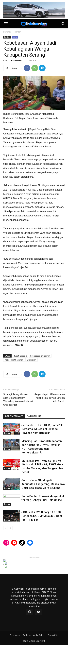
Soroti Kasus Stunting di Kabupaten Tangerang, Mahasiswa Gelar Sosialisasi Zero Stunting (43, 484)
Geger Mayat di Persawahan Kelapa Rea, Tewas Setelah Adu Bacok (49, 398)
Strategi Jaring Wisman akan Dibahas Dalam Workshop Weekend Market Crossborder (18, 399)
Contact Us (53, 635)
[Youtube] (38, 612)
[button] (63, 23)
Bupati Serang (20, 356)
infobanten (16, 60)
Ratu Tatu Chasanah (14, 360)
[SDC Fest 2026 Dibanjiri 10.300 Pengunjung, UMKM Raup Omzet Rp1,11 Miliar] (11, 516)
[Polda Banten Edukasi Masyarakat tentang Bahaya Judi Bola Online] (11, 500)
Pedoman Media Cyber (34, 635)
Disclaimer (15, 635)
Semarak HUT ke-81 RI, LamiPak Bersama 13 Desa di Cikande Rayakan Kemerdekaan (42, 428)
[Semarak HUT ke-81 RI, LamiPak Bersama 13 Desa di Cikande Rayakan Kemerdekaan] (11, 429)
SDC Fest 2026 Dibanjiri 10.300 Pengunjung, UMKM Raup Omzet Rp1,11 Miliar (41, 515)
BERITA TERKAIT (14, 416)
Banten (18, 31)
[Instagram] (29, 612)
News (15, 37)
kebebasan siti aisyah (40, 356)
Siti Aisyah (31, 360)
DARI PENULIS (34, 416)
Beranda (7, 31)
